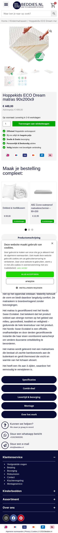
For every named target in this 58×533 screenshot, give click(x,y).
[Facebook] (13, 518)
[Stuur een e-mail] (5, 445)
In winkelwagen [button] (47, 221)
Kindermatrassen (18, 21)
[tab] (29, 237)
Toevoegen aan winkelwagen (33, 123)
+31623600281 (16, 437)
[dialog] (29, 266)
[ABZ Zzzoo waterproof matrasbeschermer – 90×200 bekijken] (43, 192)
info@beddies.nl (17, 447)
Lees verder (22, 268)
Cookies (34, 531)
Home (4, 21)
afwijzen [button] (29, 281)
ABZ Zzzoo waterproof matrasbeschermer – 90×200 (41, 208)
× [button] (52, 243)
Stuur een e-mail (19, 443)
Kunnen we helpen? (21, 423)
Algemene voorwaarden (14, 531)
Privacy (27, 531)
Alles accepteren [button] (30, 274)
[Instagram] (6, 518)
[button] (6, 4)
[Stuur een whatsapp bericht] (5, 435)
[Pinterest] (21, 518)
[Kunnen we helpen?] (5, 425)
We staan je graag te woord (22, 427)
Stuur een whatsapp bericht (26, 433)
